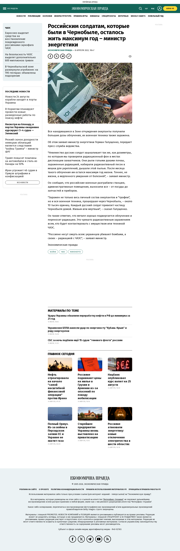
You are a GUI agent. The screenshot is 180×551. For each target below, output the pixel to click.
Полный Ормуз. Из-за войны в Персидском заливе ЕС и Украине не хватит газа (58, 432)
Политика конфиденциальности (67, 489)
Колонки (47, 16)
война (53, 252)
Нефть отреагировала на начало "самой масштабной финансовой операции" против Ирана (58, 386)
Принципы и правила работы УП (145, 489)
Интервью (123, 16)
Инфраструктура (62, 16)
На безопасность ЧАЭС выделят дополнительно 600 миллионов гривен (20, 57)
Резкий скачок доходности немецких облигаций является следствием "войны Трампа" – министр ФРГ (21, 145)
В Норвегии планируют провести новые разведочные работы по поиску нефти (20, 113)
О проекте (44, 489)
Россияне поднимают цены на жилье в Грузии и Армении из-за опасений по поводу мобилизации (89, 386)
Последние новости (17, 91)
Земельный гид (156, 16)
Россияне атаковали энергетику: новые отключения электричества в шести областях (119, 434)
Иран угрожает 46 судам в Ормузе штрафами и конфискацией (21, 173)
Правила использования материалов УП (106, 489)
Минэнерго (75, 252)
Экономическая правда (60, 50)
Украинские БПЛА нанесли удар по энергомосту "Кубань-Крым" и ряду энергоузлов (87, 329)
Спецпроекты (109, 16)
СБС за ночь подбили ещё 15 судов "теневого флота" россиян (85, 340)
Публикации (34, 16)
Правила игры (81, 16)
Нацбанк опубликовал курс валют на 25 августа (119, 379)
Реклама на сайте (28, 489)
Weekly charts (138, 16)
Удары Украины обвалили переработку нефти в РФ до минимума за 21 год (89, 317)
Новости (21, 16)
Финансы (94, 16)
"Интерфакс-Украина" (113, 499)
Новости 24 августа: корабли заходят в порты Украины (21, 99)
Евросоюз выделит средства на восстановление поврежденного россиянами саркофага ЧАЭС (19, 40)
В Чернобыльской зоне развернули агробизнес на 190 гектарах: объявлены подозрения (21, 71)
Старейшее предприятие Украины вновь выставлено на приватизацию (88, 430)
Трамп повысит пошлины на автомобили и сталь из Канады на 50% (21, 161)
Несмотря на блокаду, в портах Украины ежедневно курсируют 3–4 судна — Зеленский (22, 129)
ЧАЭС (63, 252)
